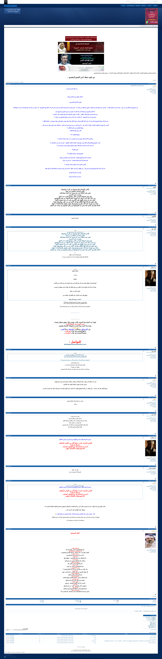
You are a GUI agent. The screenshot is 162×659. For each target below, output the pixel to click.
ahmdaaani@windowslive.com (75, 344)
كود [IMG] (154, 623)
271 (91, 658)
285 (69, 658)
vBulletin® (9, 654)
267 (97, 658)
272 (89, 658)
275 (85, 658)
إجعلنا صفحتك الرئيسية (130, 5)
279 (78, 658)
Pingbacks (153, 626)
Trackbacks (152, 625)
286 (67, 658)
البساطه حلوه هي (153, 637)
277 (82, 658)
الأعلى (5, 652)
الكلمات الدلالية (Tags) (153, 604)
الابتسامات (154, 622)
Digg (154, 600)
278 (80, 658)
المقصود (151, 606)
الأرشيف (12, 652)
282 (74, 658)
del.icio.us (115, 600)
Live (116, 601)
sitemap (8, 652)
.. (155, 606)
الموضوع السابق (84, 608)
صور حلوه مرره (153, 635)
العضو (149, 606)
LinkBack (22, 82)
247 (99, 658)
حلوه (142, 606)
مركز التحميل (143, 5)
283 (72, 658)
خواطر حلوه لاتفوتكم (152, 642)
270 (93, 658)
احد (146, 606)
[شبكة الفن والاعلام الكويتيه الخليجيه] (81, 52)
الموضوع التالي (77, 608)
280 (77, 658)
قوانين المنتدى (153, 629)
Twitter (41, 601)
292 (59, 658)
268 (96, 658)
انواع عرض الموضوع (10, 82)
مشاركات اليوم (144, 26)
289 (64, 658)
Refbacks (153, 627)
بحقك (145, 606)
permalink (7, 83)
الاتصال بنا (23, 652)
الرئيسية (155, 5)
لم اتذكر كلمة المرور (149, 2)
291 (61, 658)
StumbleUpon (77, 600)
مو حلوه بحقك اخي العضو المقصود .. (81, 77)
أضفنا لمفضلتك (137, 5)
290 (63, 658)
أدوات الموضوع (16, 82)
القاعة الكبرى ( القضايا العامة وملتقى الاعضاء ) (119, 73)
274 (86, 658)
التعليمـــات (152, 26)
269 (94, 658)
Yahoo (153, 601)
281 (75, 658)
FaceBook (78, 601)
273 (88, 658)
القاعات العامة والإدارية (134, 73)
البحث (140, 26)
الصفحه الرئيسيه (17, 652)
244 (101, 658)
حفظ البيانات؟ (132, 2)
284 (71, 658)
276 (83, 658)
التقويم (149, 26)
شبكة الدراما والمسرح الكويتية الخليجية (148, 73)
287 (66, 658)
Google (41, 600)
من (154, 606)
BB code (153, 621)
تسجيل (149, 5)
